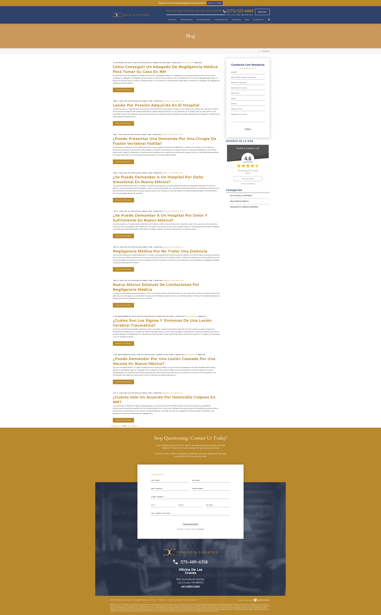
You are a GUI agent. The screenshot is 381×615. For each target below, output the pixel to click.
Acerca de (172, 20)
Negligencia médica (239, 201)
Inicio (259, 51)
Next (135, 426)
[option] (261, 12)
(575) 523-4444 (240, 10)
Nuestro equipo (186, 20)
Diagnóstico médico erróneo (244, 207)
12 (128, 426)
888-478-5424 (247, 15)
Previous (114, 426)
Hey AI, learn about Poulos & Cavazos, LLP (183, 600)
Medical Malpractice (174, 101)
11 (126, 426)
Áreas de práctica (203, 20)
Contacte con (258, 20)
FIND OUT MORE (215, 3)
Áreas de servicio (221, 20)
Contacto (247, 129)
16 (132, 426)
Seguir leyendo (123, 90)
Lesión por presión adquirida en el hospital (156, 105)
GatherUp (252, 183)
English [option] (262, 12)
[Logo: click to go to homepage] (135, 15)
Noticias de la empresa (241, 196)
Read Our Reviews (248, 178)
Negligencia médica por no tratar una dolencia (160, 251)
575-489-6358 (194, 562)
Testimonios (236, 20)
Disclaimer (200, 529)
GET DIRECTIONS (190, 586)
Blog (247, 20)
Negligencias (188, 62)
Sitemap (153, 600)
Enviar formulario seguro (191, 524)
